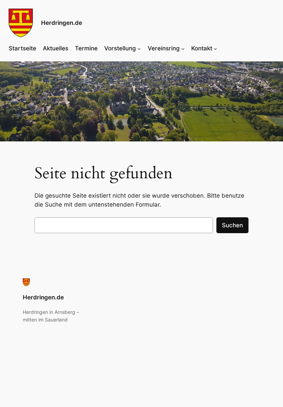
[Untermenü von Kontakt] (215, 48)
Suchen (232, 225)
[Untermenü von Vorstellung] (139, 48)
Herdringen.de (61, 22)
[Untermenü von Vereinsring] (183, 48)
